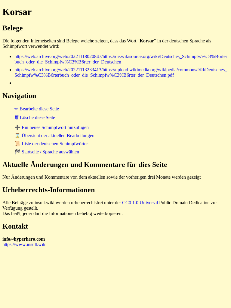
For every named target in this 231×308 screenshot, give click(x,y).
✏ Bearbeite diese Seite (36, 108)
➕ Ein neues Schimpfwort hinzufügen (51, 127)
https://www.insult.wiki (24, 244)
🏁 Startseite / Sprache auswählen (46, 151)
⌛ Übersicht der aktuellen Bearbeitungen (54, 135)
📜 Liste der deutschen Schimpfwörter (51, 143)
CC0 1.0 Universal (140, 202)
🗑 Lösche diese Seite (34, 117)
